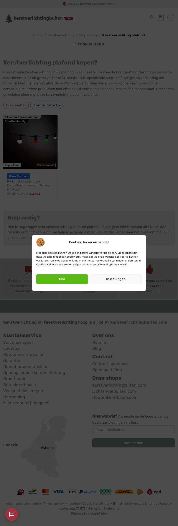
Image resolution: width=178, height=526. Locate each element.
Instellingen (115, 279)
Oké (62, 279)
